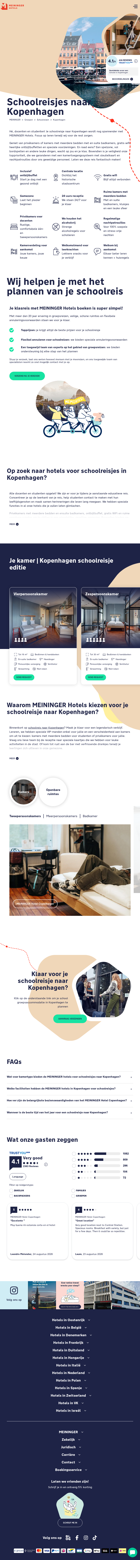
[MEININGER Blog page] (68, 1537)
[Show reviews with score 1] (82, 1178)
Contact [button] (68, 1462)
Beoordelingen (120, 79)
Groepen (29, 119)
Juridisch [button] (68, 1447)
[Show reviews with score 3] (82, 1166)
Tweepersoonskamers (25, 816)
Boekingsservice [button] (68, 1470)
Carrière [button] (68, 1454)
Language (17, 1176)
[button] (136, 61)
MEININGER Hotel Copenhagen (35, 903)
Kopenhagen (59, 119)
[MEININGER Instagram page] (85, 1537)
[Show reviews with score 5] (82, 1154)
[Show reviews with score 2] (82, 1172)
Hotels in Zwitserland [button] (68, 1395)
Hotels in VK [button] (68, 1403)
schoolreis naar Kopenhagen (46, 727)
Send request (24, 677)
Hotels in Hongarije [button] (68, 1357)
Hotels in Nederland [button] (68, 1373)
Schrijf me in (70, 1522)
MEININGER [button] (68, 1432)
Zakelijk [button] (68, 1439)
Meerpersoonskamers (61, 816)
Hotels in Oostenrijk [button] (68, 1320)
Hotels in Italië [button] (68, 1365)
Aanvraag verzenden (70, 1018)
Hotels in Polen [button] (68, 1380)
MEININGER (14, 119)
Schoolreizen (43, 119)
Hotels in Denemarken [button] (68, 1335)
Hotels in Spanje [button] (68, 1388)
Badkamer (90, 816)
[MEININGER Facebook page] (77, 1537)
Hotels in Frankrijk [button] (68, 1342)
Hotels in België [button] (68, 1327)
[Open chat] (132, 1552)
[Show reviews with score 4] (82, 1160)
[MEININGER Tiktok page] (94, 1537)
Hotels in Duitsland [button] (68, 1350)
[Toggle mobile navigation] (135, 6)
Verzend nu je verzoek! (27, 376)
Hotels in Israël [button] (68, 1410)
